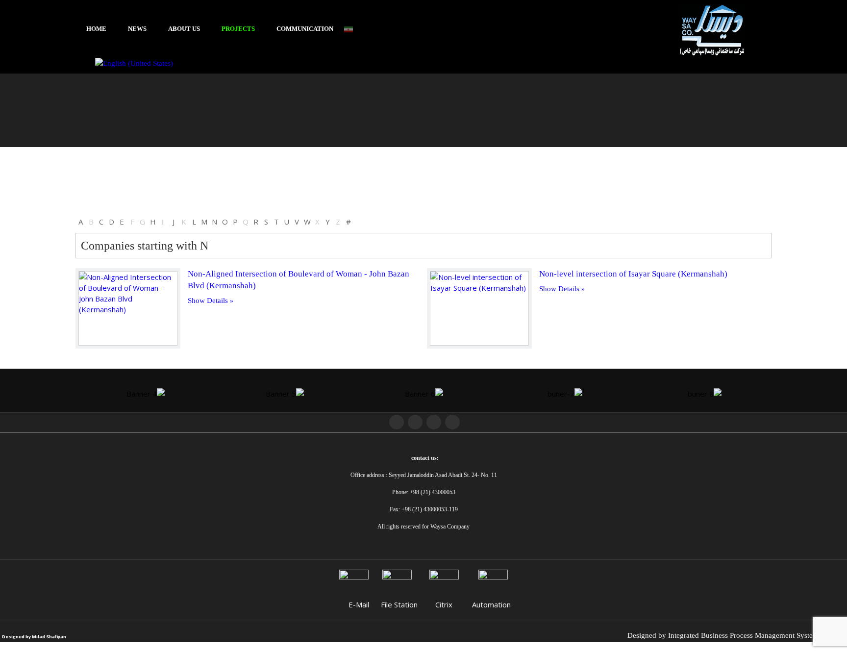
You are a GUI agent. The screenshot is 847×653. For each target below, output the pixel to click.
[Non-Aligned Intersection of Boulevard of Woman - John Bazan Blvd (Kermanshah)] (127, 308)
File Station (399, 604)
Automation (491, 604)
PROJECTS (238, 28)
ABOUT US (184, 28)
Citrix (443, 604)
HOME (96, 28)
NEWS (137, 28)
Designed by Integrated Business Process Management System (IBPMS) (737, 635)
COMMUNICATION (304, 28)
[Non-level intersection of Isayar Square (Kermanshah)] (479, 308)
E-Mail (359, 604)
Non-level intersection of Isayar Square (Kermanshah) (633, 273)
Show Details (208, 300)
